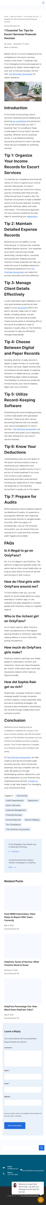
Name (7, 1070)
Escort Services (13, 805)
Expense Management (16, 810)
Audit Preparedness (15, 800)
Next (10, 867)
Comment (8, 1048)
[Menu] (43, 3)
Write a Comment (11, 47)
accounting (23, 308)
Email (7, 1083)
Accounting (22, 796)
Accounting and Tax (12, 26)
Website (7, 1096)
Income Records (13, 820)
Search (41, 1147)
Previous (15, 851)
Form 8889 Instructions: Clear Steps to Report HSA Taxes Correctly (19, 917)
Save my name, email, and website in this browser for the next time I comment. (23, 1114)
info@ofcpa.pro (12, 1168)
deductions (32, 216)
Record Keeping (32, 820)
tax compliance (19, 121)
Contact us (33, 781)
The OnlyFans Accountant (21, 74)
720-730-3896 (12, 1174)
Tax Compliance (13, 824)
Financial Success (14, 815)
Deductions (33, 800)
